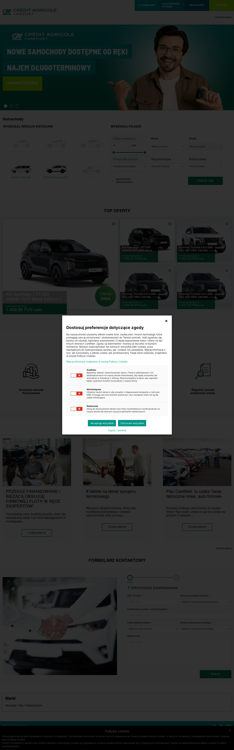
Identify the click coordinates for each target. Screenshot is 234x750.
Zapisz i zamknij (117, 430)
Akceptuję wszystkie (102, 423)
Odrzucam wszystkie (132, 423)
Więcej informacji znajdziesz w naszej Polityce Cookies (96, 361)
